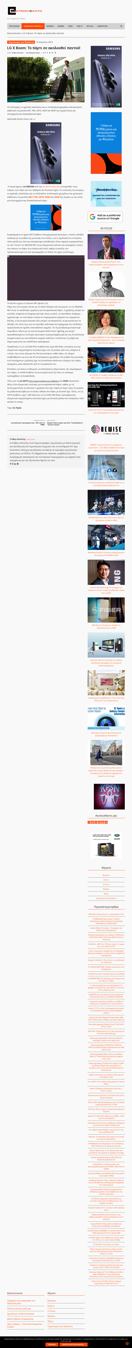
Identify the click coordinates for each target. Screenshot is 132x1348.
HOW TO (79, 26)
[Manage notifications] (127, 1343)
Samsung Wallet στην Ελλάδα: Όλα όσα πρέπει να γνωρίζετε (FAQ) (106, 1174)
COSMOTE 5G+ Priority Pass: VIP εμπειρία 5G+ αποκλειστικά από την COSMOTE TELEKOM (106, 995)
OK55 (47, 197)
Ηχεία (18, 408)
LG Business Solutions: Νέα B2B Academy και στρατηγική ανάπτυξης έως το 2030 (106, 1259)
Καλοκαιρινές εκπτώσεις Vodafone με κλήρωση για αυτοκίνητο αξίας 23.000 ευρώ (106, 1124)
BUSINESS (50, 26)
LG (34, 119)
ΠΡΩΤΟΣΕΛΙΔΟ (14, 26)
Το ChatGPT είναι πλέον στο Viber (106, 1244)
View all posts (31, 439)
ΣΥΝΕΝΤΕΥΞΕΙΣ (102, 26)
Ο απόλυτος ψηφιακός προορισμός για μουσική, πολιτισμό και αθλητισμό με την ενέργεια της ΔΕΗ (106, 1200)
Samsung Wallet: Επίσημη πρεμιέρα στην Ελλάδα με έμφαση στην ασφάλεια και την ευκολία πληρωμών (106, 1191)
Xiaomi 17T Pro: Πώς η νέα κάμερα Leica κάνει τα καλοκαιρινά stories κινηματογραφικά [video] (106, 1010)
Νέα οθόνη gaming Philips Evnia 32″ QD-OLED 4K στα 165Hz (106, 1025)
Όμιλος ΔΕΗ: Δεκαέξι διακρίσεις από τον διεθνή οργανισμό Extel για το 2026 (106, 1103)
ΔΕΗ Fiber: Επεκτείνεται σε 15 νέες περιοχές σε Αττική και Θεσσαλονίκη (106, 1032)
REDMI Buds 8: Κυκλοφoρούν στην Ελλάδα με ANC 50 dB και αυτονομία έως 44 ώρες (106, 1144)
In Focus (106, 884)
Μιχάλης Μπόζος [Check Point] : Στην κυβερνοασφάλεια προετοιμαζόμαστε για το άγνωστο (106, 1217)
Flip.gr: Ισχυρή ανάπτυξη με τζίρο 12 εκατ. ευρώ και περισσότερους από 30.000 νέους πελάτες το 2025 (106, 1251)
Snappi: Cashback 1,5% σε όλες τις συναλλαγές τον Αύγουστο (106, 961)
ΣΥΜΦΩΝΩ (52, 1344)
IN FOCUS (90, 26)
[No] (129, 1342)
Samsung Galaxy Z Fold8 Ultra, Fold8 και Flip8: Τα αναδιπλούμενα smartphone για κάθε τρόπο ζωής (106, 1047)
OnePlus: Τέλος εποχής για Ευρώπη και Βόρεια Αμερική (106, 1110)
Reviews (106, 889)
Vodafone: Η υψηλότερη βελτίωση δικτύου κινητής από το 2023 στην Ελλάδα (106, 1266)
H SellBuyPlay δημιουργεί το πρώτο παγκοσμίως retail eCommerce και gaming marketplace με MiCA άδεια (106, 921)
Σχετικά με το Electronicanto (20, 1313)
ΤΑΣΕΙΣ (70, 26)
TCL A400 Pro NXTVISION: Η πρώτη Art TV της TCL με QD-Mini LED (106, 1131)
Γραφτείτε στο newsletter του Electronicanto (21, 1302)
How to (106, 880)
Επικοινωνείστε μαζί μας (19, 1308)
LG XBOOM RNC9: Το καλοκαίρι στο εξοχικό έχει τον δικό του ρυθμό (106, 979)
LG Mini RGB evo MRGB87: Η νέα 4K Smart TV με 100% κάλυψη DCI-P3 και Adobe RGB (106, 1232)
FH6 (36, 197)
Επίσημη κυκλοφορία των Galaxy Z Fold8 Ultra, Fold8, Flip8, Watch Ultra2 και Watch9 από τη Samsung (106, 937)
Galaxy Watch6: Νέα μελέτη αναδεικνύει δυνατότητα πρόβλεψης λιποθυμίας (106, 1225)
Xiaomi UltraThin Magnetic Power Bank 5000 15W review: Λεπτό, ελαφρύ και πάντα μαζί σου (106, 1018)
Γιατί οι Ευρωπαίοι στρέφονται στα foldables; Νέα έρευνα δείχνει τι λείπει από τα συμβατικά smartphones (106, 953)
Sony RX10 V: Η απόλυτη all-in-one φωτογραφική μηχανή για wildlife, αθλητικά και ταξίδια (106, 1166)
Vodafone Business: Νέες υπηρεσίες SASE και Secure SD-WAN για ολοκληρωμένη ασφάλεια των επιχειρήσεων (106, 1182)
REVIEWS (61, 26)
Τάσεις (106, 894)
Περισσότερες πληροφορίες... (73, 1344)
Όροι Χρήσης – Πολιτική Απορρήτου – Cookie (25, 1325)
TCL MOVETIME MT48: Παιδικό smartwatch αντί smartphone (106, 968)
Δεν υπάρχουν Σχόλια (33, 53)
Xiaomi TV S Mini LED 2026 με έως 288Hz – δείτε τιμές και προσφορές (106, 1117)
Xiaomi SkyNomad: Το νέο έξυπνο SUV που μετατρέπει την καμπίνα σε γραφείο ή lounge (106, 1151)
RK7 (31, 197)
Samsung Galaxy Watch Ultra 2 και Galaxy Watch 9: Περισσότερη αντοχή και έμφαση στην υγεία (106, 1056)
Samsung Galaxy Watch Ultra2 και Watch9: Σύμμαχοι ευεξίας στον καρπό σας (106, 1039)
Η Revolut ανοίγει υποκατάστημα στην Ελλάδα (106, 974)
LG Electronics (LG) (52, 186)
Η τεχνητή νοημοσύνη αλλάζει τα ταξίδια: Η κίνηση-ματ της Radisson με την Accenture (106, 1002)
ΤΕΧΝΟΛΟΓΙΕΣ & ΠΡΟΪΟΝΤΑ (33, 26)
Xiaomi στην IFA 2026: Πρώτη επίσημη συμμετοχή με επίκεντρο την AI (106, 1282)
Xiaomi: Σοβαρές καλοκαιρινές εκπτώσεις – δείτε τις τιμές (106, 1089)
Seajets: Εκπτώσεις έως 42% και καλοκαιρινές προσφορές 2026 (106, 1076)
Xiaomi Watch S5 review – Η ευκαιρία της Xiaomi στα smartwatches (106, 929)
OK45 (56, 197)
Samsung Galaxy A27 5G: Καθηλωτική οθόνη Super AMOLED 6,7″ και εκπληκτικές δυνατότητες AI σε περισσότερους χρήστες (106, 1274)
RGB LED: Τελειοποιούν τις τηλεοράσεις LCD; (106, 914)
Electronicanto (14, 33)
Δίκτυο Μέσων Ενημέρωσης (20, 1318)
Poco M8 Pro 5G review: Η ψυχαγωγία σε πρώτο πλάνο (106, 1082)
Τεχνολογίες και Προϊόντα (21, 42)
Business (106, 875)
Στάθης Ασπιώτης (18, 53)
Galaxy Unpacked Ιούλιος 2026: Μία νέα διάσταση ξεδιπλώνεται (106, 1158)
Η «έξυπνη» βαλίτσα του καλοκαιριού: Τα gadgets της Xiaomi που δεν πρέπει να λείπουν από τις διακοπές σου (106, 987)
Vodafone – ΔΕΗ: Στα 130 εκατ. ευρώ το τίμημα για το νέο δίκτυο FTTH (106, 945)
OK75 (41, 197)
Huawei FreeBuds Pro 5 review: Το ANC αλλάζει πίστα (106, 1209)
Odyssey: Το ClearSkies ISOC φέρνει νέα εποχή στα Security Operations (106, 1138)
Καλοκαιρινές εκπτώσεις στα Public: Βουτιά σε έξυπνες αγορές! (106, 1096)
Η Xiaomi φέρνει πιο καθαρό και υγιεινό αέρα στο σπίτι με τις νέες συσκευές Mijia (106, 1238)
